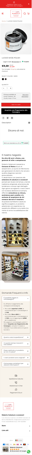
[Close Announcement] (28, 3)
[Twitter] (7, 117)
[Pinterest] (12, 117)
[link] (15, 409)
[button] (3, 13)
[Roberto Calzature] (16, 13)
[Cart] (28, 13)
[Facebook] (3, 117)
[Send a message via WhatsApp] (27, 451)
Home (4, 21)
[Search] (24, 13)
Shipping (13, 69)
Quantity (5, 84)
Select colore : (10, 76)
